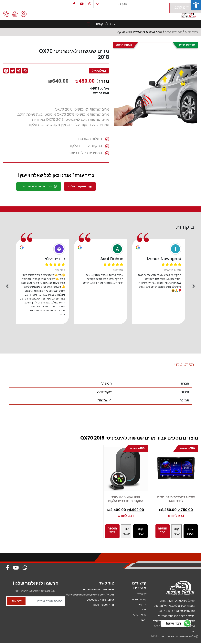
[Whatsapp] (25, 70)
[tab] (184, 364)
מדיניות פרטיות (138, 614)
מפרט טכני (184, 365)
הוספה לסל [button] (112, 530)
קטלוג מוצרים (139, 599)
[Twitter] (12, 70)
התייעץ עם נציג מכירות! (36, 186)
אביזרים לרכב (185, 7)
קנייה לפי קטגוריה (103, 24)
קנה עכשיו (126, 531)
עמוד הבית (191, 32)
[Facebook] (6, 70)
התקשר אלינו (77, 186)
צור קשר (142, 604)
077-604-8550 (92, 589)
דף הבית (141, 594)
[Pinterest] (18, 70)
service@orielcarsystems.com (85, 594)
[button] (196, 5)
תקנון (143, 620)
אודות (143, 609)
